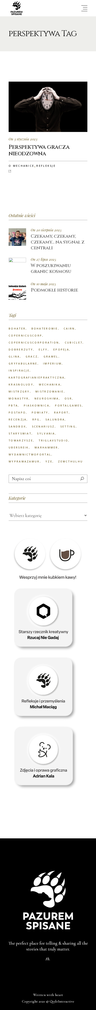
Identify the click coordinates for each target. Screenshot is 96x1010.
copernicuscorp (25, 335)
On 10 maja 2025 (43, 284)
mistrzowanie (49, 391)
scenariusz (43, 426)
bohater (17, 328)
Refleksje (46, 165)
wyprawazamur (24, 461)
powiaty (40, 412)
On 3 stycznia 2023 (23, 139)
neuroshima (46, 398)
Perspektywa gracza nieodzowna (39, 150)
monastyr (19, 398)
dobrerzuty (21, 349)
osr (68, 398)
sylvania (46, 433)
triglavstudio (53, 440)
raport (61, 412)
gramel (51, 356)
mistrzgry (19, 391)
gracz (32, 356)
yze (48, 461)
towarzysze (21, 440)
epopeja (61, 349)
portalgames (68, 405)
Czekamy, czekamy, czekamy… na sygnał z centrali (58, 242)
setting (68, 426)
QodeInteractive (62, 1001)
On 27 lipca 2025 (43, 259)
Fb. (48, 959)
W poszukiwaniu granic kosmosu (51, 268)
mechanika (50, 384)
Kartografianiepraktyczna (37, 377)
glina (14, 356)
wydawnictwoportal (30, 454)
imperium (52, 363)
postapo (17, 412)
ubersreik (19, 447)
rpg (36, 419)
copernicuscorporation (34, 342)
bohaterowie (44, 328)
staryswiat (20, 433)
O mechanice (21, 165)
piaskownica (36, 405)
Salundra (55, 419)
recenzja (18, 419)
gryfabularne (23, 363)
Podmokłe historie (54, 290)
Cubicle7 (73, 342)
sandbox (17, 426)
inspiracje (19, 370)
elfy (43, 349)
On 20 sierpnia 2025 (46, 230)
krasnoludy (21, 384)
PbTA (13, 405)
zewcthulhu (70, 461)
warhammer (46, 447)
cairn (69, 328)
